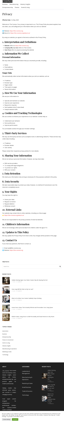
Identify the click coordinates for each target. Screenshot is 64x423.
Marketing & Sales (7, 351)
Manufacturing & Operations (9, 348)
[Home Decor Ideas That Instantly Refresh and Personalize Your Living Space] (6, 308)
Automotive (5, 331)
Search (60, 267)
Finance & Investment (7, 340)
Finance (17, 7)
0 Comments (19, 281)
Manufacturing (14, 4)
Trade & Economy (27, 391)
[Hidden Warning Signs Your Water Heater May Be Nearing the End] (6, 280)
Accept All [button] (15, 419)
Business (5, 4)
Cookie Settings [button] (6, 419)
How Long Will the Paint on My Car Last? (22, 289)
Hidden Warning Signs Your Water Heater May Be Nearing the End (29, 280)
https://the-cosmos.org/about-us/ (20, 33)
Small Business (26, 387)
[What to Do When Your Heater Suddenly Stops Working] (6, 299)
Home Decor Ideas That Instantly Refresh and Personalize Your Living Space (32, 307)
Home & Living (25, 7)
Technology (5, 354)
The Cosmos (5, 370)
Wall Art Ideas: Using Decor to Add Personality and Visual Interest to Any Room (33, 316)
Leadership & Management (26, 372)
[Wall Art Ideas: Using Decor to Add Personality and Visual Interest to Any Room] (6, 317)
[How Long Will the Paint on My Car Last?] (6, 290)
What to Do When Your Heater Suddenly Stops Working (26, 298)
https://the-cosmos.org (16, 31)
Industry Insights (25, 4)
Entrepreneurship (7, 7)
